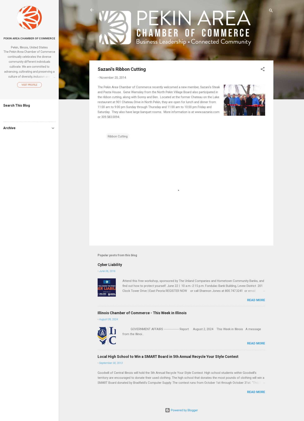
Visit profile (29, 84)
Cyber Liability (110, 264)
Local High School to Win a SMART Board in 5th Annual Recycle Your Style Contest (168, 356)
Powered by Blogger (184, 410)
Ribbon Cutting (118, 136)
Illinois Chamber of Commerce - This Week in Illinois (142, 313)
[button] (262, 70)
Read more (256, 300)
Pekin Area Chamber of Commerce (29, 38)
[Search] (270, 11)
